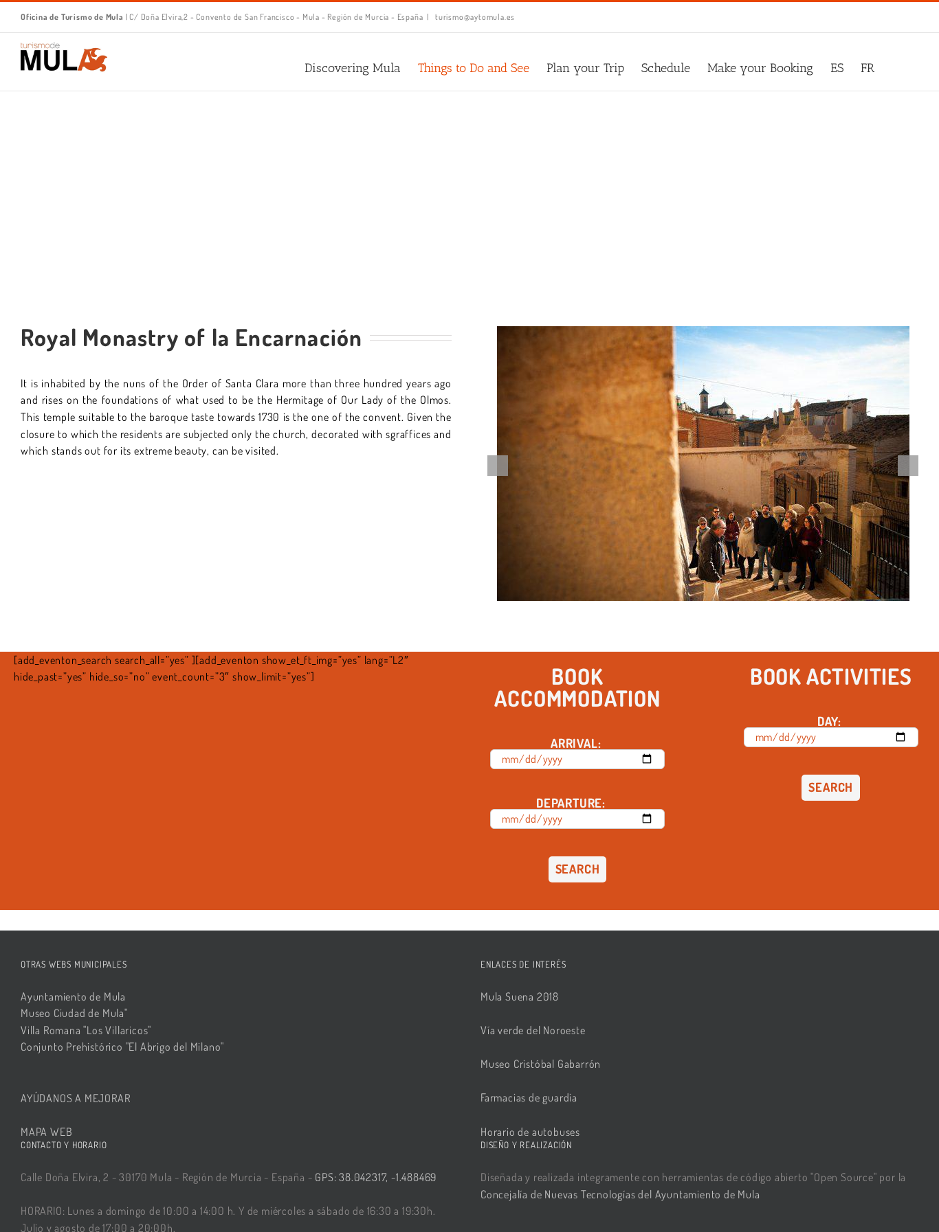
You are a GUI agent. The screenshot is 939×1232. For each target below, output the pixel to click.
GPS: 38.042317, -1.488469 (376, 1177)
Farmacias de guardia (528, 1097)
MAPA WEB (46, 1132)
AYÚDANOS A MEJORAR (75, 1098)
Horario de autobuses (530, 1132)
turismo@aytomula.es (474, 17)
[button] (896, 68)
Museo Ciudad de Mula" (74, 1013)
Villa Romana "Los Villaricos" (86, 1030)
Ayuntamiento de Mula (73, 996)
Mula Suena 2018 (519, 996)
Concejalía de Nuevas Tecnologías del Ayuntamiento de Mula (620, 1194)
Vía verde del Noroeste (533, 1030)
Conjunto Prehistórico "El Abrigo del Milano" (122, 1046)
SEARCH (577, 868)
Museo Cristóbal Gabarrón (540, 1064)
